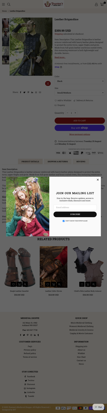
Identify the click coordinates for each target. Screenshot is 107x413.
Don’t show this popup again (76, 221)
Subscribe (75, 214)
